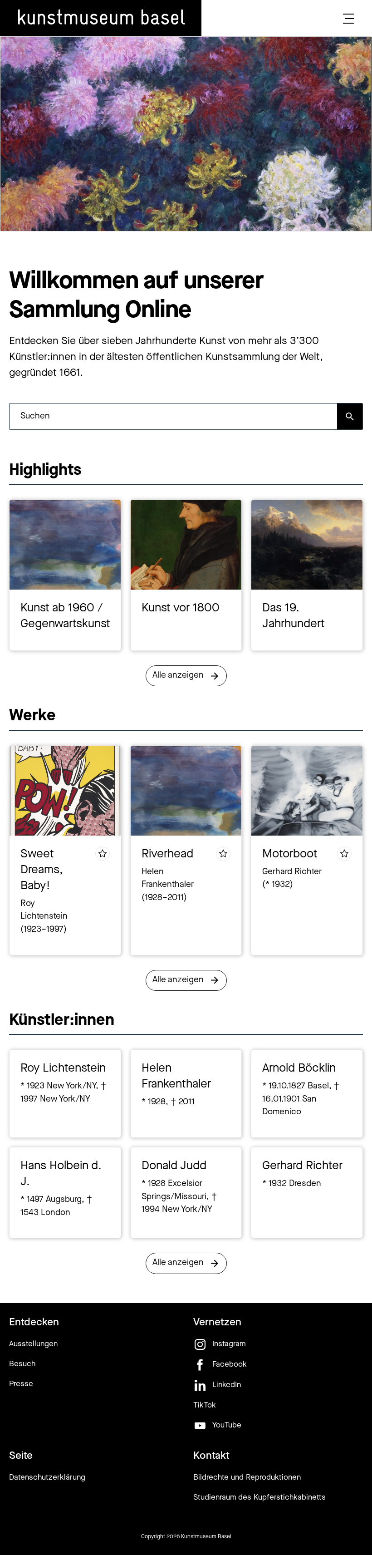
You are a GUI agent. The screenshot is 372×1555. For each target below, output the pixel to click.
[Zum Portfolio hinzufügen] (102, 853)
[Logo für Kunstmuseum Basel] (100, 18)
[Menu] (348, 18)
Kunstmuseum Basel (206, 1537)
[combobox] (173, 416)
